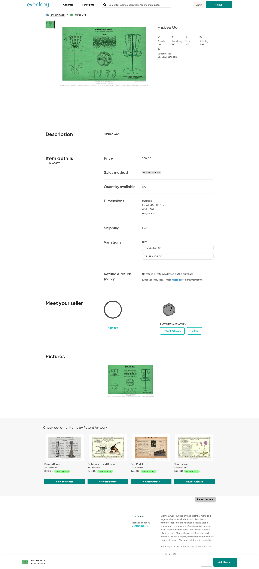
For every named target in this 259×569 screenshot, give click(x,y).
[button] (70, 4)
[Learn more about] (113, 310)
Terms (183, 546)
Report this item (205, 499)
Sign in (199, 4)
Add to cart (225, 562)
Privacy (191, 546)
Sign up (219, 4)
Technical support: (141, 524)
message (176, 279)
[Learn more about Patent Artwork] (169, 310)
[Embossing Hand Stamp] (108, 447)
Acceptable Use (203, 546)
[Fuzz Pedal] (151, 447)
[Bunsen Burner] (64, 447)
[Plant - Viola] (194, 447)
